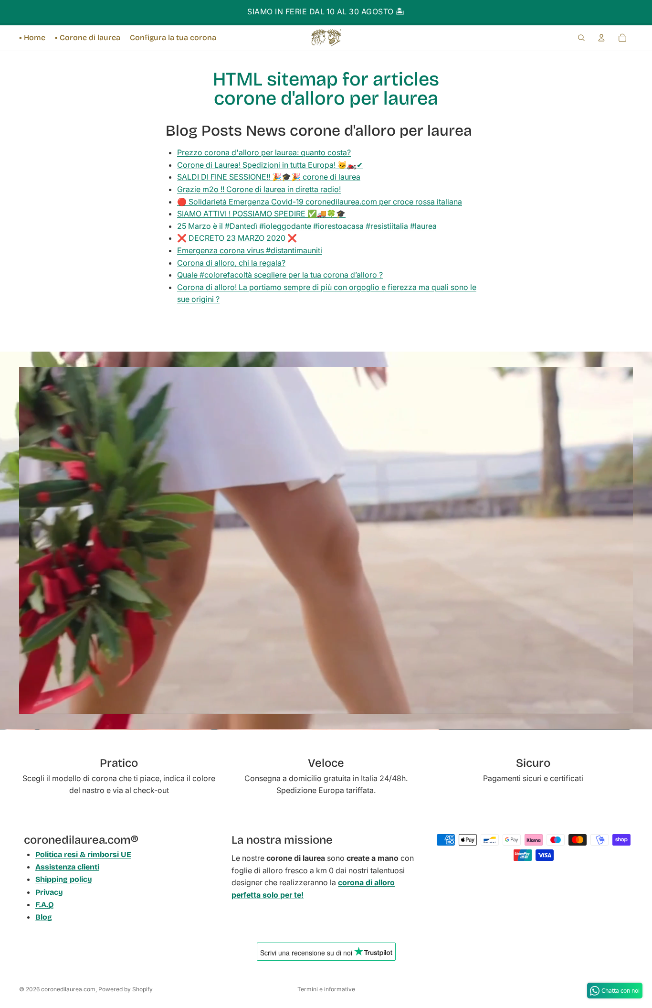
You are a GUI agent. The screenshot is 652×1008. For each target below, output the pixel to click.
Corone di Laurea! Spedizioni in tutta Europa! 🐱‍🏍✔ (270, 165)
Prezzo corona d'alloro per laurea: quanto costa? (264, 152)
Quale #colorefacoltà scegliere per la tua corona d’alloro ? (280, 274)
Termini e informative (326, 989)
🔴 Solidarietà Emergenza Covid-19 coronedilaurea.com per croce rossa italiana (319, 201)
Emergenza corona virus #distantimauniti (249, 250)
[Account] (601, 37)
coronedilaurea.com (68, 989)
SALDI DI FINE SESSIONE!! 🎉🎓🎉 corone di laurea (268, 177)
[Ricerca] (581, 37)
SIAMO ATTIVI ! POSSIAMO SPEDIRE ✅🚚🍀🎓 (261, 213)
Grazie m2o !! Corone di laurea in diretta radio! (259, 189)
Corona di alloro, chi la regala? (231, 263)
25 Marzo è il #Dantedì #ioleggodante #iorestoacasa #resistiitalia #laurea (307, 226)
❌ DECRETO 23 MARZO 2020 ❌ (237, 238)
